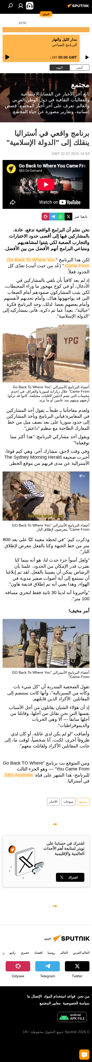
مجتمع (83, 801)
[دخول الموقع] (21, 6)
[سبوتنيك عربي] (79, 8)
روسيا (51, 952)
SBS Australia (19, 775)
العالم (64, 952)
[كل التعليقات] (84, 1054)
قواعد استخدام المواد (59, 996)
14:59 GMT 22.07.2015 (70, 154)
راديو (13, 952)
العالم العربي (81, 952)
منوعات (68, 801)
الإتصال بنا (34, 996)
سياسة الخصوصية (76, 1003)
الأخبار (53, 801)
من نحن (83, 996)
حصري (25, 952)
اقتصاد (38, 952)
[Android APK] (72, 1017)
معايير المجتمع (50, 1003)
